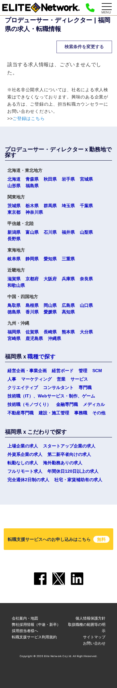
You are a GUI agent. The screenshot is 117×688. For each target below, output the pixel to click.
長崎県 (50, 331)
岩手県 (68, 179)
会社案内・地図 (25, 618)
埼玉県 (68, 205)
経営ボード (63, 370)
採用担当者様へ (25, 630)
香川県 (32, 311)
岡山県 (50, 305)
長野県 (14, 238)
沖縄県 (54, 338)
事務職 (80, 412)
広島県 (68, 305)
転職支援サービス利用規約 (34, 637)
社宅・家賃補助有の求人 (78, 479)
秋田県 (50, 179)
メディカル (94, 404)
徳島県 (14, 311)
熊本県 (68, 331)
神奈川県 (34, 212)
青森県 (32, 179)
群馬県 (50, 205)
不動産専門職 (20, 412)
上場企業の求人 (22, 445)
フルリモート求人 (24, 471)
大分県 (86, 331)
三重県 (68, 258)
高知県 (68, 311)
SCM (97, 370)
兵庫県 (68, 278)
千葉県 (86, 205)
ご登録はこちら (28, 118)
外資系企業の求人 (24, 454)
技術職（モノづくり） (29, 404)
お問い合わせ (94, 643)
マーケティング (36, 378)
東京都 (14, 212)
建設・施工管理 (54, 412)
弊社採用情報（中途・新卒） (36, 624)
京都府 (32, 278)
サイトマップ (94, 637)
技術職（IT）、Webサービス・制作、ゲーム (51, 395)
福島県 (32, 185)
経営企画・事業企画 (27, 370)
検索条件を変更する (84, 46)
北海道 (14, 179)
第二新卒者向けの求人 (69, 454)
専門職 (85, 387)
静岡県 (32, 258)
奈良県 (86, 278)
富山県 (32, 232)
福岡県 (14, 331)
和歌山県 (16, 285)
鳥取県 (14, 305)
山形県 (14, 185)
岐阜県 (14, 258)
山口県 (86, 305)
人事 (11, 378)
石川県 (50, 232)
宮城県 (86, 179)
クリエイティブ (22, 387)
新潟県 (14, 232)
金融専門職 (67, 404)
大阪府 (50, 278)
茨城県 (14, 205)
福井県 (68, 232)
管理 (83, 370)
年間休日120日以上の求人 (73, 471)
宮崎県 (14, 338)
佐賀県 (32, 331)
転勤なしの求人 (22, 462)
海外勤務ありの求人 (62, 462)
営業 (61, 378)
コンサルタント (58, 387)
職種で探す (41, 356)
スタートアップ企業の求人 (69, 445)
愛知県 (50, 258)
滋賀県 (14, 278)
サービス (79, 378)
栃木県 (32, 205)
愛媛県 (50, 311)
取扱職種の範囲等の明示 (86, 627)
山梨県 (86, 232)
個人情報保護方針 (90, 618)
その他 (98, 412)
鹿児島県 (34, 338)
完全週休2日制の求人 (28, 479)
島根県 (32, 305)
